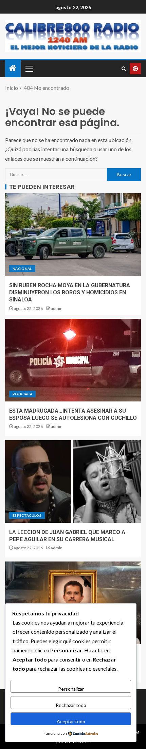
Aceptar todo (71, 721)
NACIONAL (22, 269)
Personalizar (71, 689)
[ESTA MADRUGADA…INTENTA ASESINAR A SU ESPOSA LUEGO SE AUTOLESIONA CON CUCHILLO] (73, 360)
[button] (29, 68)
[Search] (124, 68)
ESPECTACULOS (27, 515)
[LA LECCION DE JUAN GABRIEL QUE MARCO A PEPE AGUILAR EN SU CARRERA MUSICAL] (73, 481)
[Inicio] (13, 68)
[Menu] (29, 68)
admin (56, 308)
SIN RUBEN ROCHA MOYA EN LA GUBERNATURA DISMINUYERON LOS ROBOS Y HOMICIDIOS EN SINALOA (69, 292)
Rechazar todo (71, 705)
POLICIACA (22, 394)
